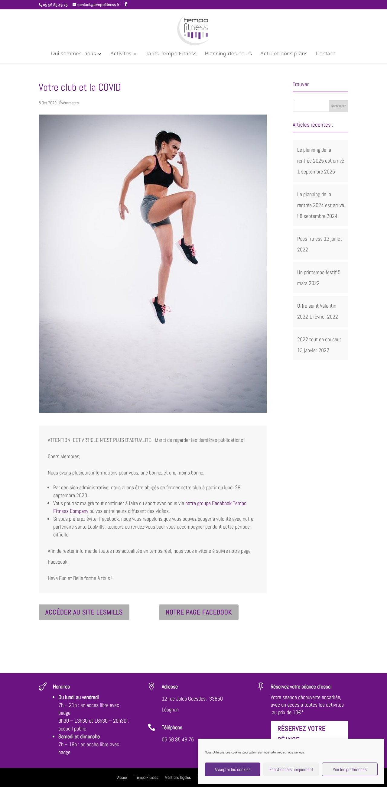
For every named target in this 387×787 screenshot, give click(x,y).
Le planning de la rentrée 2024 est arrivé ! (320, 205)
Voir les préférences (350, 769)
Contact (325, 54)
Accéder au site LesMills (84, 612)
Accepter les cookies (233, 769)
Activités (121, 54)
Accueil (122, 777)
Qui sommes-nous (73, 54)
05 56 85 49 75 (178, 739)
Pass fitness (310, 238)
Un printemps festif (317, 272)
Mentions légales (178, 777)
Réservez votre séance (302, 734)
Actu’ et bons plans (284, 54)
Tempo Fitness (146, 777)
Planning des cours (228, 54)
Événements (69, 102)
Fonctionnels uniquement (291, 769)
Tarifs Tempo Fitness (171, 54)
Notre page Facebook (199, 612)
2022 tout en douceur (319, 339)
